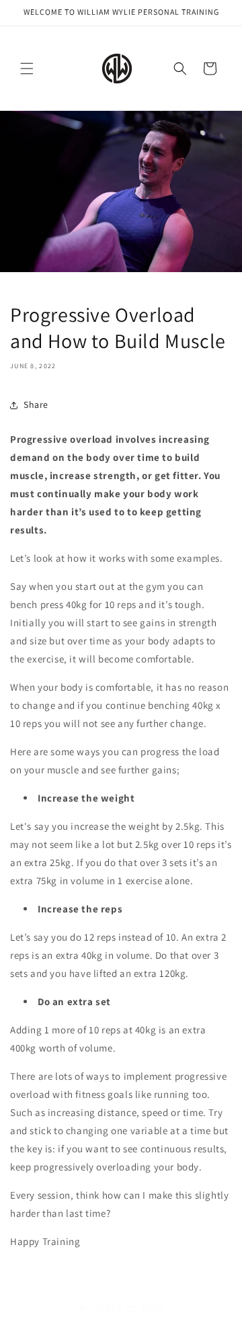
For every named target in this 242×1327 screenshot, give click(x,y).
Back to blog (131, 1308)
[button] (27, 68)
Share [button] (36, 404)
